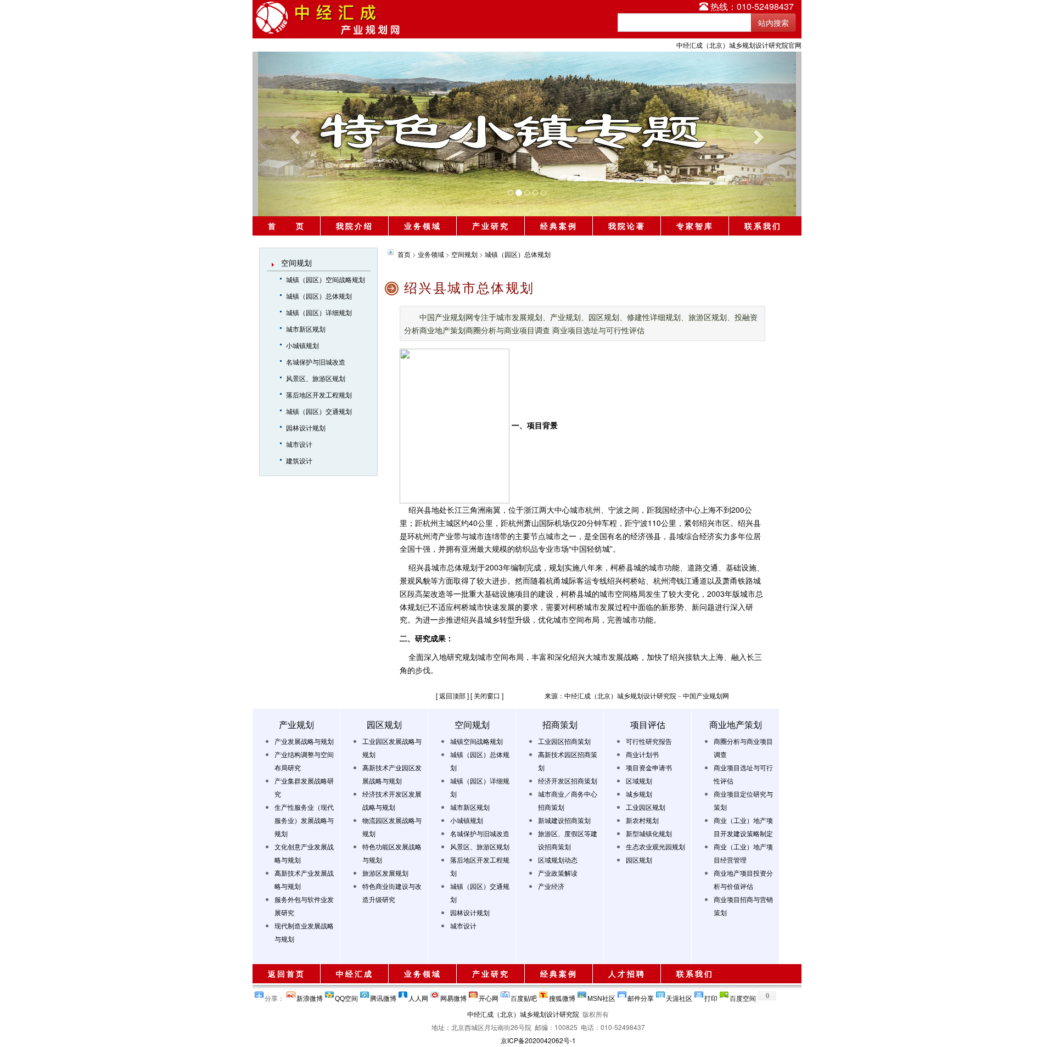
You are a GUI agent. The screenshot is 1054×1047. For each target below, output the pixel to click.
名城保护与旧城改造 (315, 361)
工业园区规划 (645, 806)
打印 (710, 996)
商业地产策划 (735, 724)
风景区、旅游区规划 (315, 378)
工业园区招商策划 (564, 741)
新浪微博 (309, 996)
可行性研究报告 (649, 741)
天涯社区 (679, 996)
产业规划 (296, 724)
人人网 (418, 996)
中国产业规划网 (706, 695)
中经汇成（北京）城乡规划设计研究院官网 (738, 44)
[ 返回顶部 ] (452, 695)
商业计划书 (642, 754)
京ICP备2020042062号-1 (538, 1040)
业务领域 (422, 225)
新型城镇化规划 (649, 833)
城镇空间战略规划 (476, 741)
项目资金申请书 (649, 767)
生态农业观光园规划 (655, 846)
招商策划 (560, 724)
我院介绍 (354, 225)
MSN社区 (601, 996)
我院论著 (627, 225)
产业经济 (551, 886)
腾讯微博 (383, 996)
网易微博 (453, 996)
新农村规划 (642, 820)
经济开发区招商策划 (567, 780)
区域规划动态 (558, 859)
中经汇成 (354, 973)
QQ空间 (346, 996)
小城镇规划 (302, 345)
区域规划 (639, 780)
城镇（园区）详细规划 (319, 312)
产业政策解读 (558, 872)
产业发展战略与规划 (304, 741)
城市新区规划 (306, 328)
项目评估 (647, 724)
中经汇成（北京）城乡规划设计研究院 (523, 1013)
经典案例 (559, 225)
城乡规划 (639, 793)
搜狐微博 (562, 996)
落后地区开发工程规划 (319, 394)
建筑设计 (299, 460)
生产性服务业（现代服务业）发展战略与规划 (304, 820)
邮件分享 (640, 996)
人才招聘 (627, 973)
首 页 (286, 225)
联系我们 (763, 225)
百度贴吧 (524, 996)
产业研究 (490, 225)
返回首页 (286, 973)
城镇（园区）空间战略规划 (325, 279)
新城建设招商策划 (564, 820)
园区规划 (384, 724)
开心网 (488, 996)
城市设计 (299, 444)
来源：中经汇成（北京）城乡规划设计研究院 (610, 695)
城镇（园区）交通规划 (319, 411)
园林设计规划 (306, 427)
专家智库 (695, 225)
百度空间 (743, 996)
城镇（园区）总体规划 (319, 295)
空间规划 (296, 262)
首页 (404, 254)
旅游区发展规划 (385, 872)
